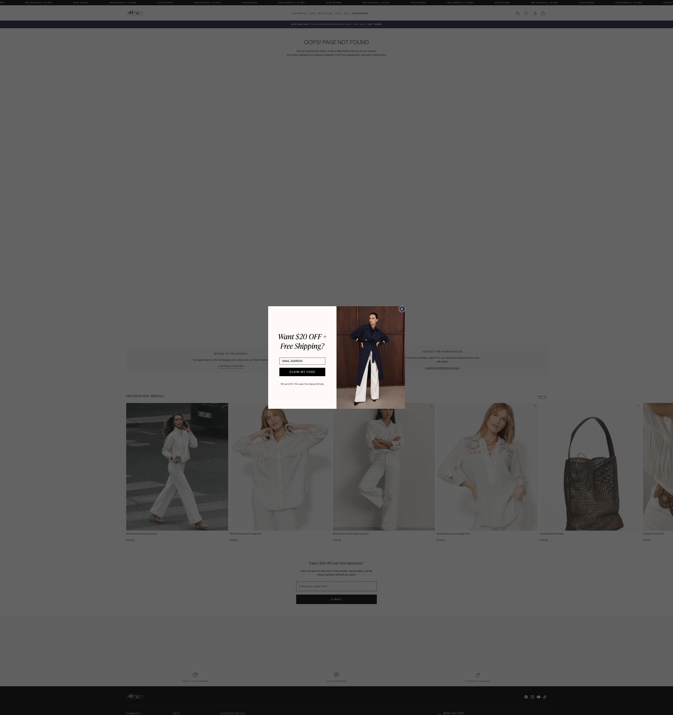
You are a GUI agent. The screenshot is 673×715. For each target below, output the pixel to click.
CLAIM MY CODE (302, 372)
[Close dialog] (402, 309)
